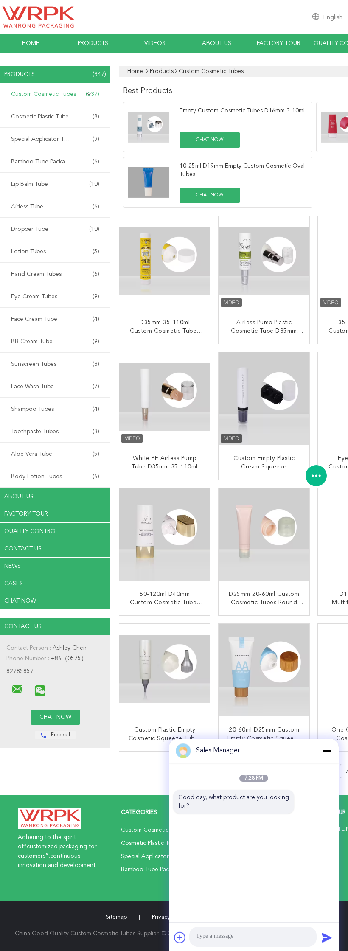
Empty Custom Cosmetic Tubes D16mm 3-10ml (242, 111)
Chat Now (20, 601)
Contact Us (23, 549)
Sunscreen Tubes (55, 364)
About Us (216, 43)
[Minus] (327, 751)
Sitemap (116, 917)
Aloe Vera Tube (55, 454)
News (12, 566)
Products (93, 43)
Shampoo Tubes (55, 409)
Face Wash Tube (55, 387)
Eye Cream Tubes (55, 297)
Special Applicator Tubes (55, 139)
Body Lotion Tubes (55, 477)
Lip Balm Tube (55, 184)
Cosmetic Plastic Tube (55, 117)
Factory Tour (278, 43)
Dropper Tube (55, 229)
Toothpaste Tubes (55, 432)
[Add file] (180, 937)
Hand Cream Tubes (55, 274)
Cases (13, 583)
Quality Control (31, 531)
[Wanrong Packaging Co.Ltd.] (17, 690)
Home (30, 43)
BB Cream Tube (55, 342)
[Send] (327, 937)
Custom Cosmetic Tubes (55, 94)
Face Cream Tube (55, 319)
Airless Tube (55, 207)
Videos (155, 43)
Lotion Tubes (55, 252)
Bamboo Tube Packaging (55, 162)
